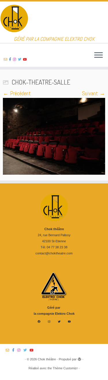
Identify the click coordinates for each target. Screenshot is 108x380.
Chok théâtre (47, 359)
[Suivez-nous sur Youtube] (26, 59)
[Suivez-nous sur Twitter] (20, 59)
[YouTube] (69, 321)
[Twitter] (59, 321)
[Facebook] (39, 321)
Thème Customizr (65, 368)
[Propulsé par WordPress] (79, 358)
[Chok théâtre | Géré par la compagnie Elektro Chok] (54, 18)
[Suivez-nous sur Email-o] (6, 59)
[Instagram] (49, 321)
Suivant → (93, 93)
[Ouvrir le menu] (98, 55)
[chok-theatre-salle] (54, 136)
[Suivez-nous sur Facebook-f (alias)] (11, 59)
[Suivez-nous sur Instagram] (15, 59)
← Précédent (17, 93)
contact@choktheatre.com (54, 253)
